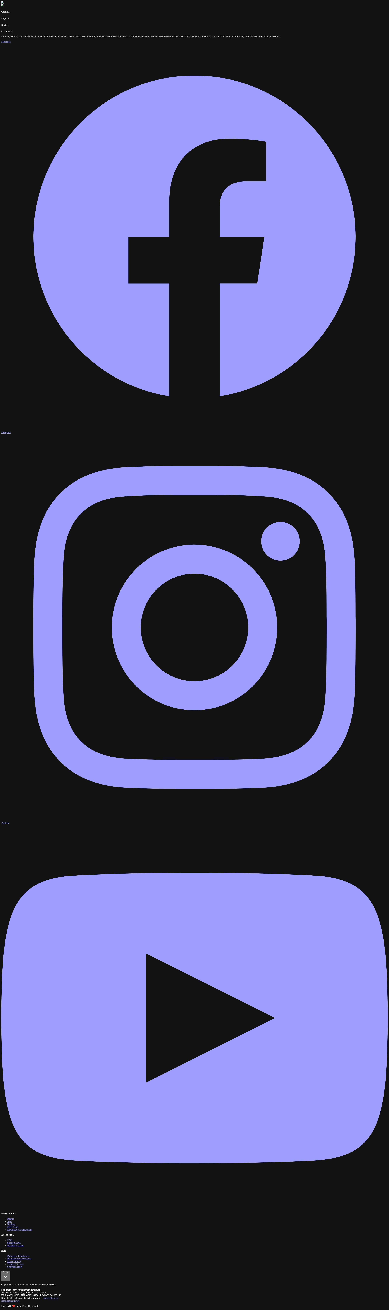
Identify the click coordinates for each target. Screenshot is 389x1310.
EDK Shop (12, 1227)
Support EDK (14, 1243)
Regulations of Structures (19, 1258)
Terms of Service (15, 1264)
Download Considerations (19, 1229)
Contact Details (14, 1267)
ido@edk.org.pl (51, 1298)
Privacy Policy (14, 1261)
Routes (10, 1218)
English (5, 1272)
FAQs (10, 1240)
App (9, 1221)
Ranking (11, 1224)
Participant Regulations (18, 1256)
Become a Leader (15, 1245)
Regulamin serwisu (10, 1300)
